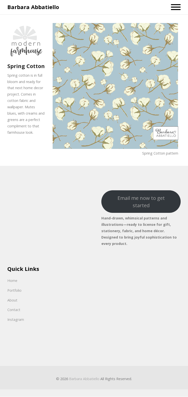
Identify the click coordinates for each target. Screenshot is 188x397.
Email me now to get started (141, 201)
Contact (13, 309)
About (12, 300)
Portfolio (14, 290)
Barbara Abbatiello (33, 7)
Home (12, 280)
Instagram (15, 319)
